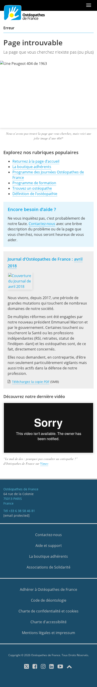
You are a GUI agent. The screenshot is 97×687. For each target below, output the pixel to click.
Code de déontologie (48, 600)
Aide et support (48, 545)
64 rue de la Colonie (18, 494)
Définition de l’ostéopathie (34, 193)
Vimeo (44, 463)
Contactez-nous (42, 223)
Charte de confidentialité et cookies (48, 611)
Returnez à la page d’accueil (35, 161)
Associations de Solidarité (48, 567)
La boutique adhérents (31, 166)
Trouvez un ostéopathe (32, 188)
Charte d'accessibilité (48, 621)
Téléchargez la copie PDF (30, 382)
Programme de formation (34, 182)
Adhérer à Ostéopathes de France (48, 589)
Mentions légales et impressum (48, 632)
